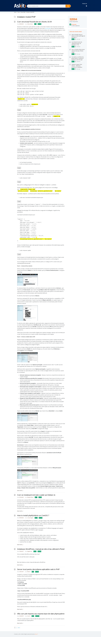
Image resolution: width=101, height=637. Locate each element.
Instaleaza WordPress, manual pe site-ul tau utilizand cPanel (40, 549)
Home (15, 12)
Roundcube (47, 28)
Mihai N (28, 571)
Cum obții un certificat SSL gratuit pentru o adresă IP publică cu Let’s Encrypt (78, 58)
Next (19, 627)
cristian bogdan (30, 517)
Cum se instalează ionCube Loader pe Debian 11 (36, 495)
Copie (19, 110)
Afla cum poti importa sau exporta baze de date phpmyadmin (40, 614)
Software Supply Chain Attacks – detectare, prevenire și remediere (77, 66)
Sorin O (28, 616)
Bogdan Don (29, 551)
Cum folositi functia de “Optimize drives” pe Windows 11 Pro (77, 43)
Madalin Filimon (30, 497)
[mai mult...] (20, 490)
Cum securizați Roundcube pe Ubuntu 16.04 (34, 22)
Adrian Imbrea (30, 24)
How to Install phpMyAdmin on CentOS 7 (33, 515)
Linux (19, 12)
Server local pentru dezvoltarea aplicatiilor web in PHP (38, 569)
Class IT (36, 634)
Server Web (23, 12)
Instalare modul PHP (30, 12)
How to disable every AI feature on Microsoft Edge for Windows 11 (78, 36)
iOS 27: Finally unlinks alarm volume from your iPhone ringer (78, 51)
